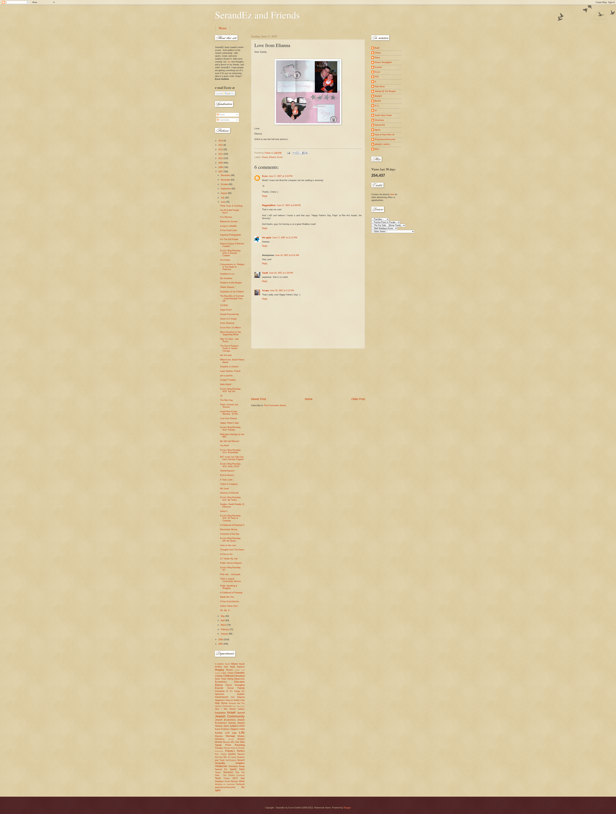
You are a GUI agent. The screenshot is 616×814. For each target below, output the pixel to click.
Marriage (230, 736)
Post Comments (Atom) (275, 405)
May (223, 616)
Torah (218, 778)
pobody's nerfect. (382, 144)
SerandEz (220, 763)
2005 (220, 644)
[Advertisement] (308, 373)
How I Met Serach (225, 709)
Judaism (234, 725)
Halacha (241, 697)
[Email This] (294, 153)
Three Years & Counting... (232, 206)
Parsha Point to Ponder (234, 748)
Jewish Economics (225, 719)
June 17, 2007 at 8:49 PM (289, 205)
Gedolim (241, 694)
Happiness (220, 700)
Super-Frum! (226, 310)
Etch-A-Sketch (227, 475)
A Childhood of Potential (231, 592)
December (226, 175)
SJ (229, 757)
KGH (242, 725)
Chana (265, 157)
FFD (377, 77)
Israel (231, 712)
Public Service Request (231, 563)
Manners (219, 736)
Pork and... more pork (230, 574)
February (225, 629)
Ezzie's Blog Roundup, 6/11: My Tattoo (230, 498)
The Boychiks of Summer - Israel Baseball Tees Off (232, 298)
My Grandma (226, 278)
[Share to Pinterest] (306, 153)
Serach (241, 760)
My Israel (224, 488)
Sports (233, 769)
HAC (233, 697)
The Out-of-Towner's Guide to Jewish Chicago (229, 348)
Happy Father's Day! (229, 423)
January (225, 634)
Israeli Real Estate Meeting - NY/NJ (229, 412)
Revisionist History (229, 529)
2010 (220, 158)
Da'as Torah (220, 679)
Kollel (242, 729)
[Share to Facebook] (303, 153)
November (226, 180)
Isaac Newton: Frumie (230, 371)
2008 (220, 167)
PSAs (228, 745)
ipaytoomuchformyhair (225, 787)
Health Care (239, 700)
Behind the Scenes (229, 221)
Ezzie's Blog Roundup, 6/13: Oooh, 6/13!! (230, 465)
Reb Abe (219, 757)
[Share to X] (300, 153)
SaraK (265, 273)
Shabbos (240, 763)
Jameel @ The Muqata (385, 91)
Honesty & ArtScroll (229, 493)
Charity (218, 675)
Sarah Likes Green (383, 115)
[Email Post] (288, 153)
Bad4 (232, 667)
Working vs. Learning (225, 784)
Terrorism (228, 772)
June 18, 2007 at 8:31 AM (287, 255)
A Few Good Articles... (230, 601)
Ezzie (279, 157)
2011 (220, 154)
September (226, 188)
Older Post (358, 399)
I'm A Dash (225, 260)
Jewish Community (230, 716)
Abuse (234, 663)
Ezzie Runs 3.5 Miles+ (230, 327)
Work (242, 781)
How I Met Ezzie (238, 706)
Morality (231, 739)
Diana (377, 57)
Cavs (224, 673)
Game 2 (223, 511)
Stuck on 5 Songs (228, 319)
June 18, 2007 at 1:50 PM (281, 273)
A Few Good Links (228, 230)
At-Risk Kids (221, 667)
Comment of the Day (229, 534)
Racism (241, 754)
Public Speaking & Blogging (228, 587)
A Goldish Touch (222, 664)
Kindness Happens (230, 729)
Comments (224, 120)
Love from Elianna (228, 418)
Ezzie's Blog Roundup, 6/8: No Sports (230, 539)
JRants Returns (227, 287)
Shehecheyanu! (227, 470)
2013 (220, 145)
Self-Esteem (231, 760)
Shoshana (233, 766)
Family (241, 688)
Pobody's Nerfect (235, 750)
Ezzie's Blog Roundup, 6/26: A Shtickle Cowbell (230, 253)
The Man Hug (226, 400)
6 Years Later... (227, 479)
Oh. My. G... (226, 610)
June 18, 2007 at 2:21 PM (282, 290)
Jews (226, 725)
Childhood (228, 675)
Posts (222, 114)
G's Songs (235, 691)
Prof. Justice (221, 754)
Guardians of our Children (232, 291)
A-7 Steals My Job (228, 558)
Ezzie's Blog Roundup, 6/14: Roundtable (230, 451)
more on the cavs (228, 545)
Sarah (233, 757)
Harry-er (229, 700)
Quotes (232, 754)
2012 (220, 149)
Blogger (347, 807)
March (224, 625)
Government (221, 697)
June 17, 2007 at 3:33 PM (280, 176)
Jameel (241, 712)
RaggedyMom (269, 205)
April (223, 620)
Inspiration (220, 712)
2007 (220, 171)
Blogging (219, 669)
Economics (221, 681)
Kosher (218, 732)
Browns (229, 670)
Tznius (226, 778)
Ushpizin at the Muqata (231, 282)
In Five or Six (226, 554)
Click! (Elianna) (227, 323)
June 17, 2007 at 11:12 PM (284, 237)
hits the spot (226, 355)
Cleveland (239, 675)
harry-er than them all (384, 134)
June (223, 202)
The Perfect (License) (234, 775)
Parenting (240, 745)
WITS (235, 778)
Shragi (242, 766)
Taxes (218, 772)
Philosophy (219, 751)
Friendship (220, 691)
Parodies (219, 748)
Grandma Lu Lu (227, 274)
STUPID (224, 305)
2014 (220, 140)
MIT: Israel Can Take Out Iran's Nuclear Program (232, 458)
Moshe (218, 742)
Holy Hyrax (221, 703)
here (392, 194)
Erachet (219, 688)
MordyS (241, 739)
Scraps (265, 290)
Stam (242, 769)
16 (221, 396)
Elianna (272, 157)
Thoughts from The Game (232, 549)
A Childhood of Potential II (232, 525)
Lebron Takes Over (229, 606)
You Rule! (224, 445)
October (225, 184)
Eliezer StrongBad (235, 685)
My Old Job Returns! (229, 441)
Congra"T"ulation (228, 380)
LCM (227, 733)
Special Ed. (221, 769)
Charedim (239, 672)
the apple (266, 237)
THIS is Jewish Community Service (230, 580)
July (223, 197)
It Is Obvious (226, 217)
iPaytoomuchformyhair (385, 139)
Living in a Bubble (228, 226)
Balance (241, 667)
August (224, 193)
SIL (225, 757)
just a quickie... (227, 375)
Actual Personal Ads (229, 314)
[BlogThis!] (297, 153)
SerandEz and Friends (257, 14)
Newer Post (258, 399)
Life (242, 732)
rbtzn (377, 149)
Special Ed (380, 125)
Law (234, 732)
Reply (264, 196)
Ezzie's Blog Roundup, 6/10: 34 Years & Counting (230, 518)
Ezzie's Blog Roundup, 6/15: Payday (230, 428)
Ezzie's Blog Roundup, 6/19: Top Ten (230, 390)
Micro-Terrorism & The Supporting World (230, 333)
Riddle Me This (227, 597)
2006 (220, 639)
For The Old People (229, 239)
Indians (241, 709)
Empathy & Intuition (229, 366)
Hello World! (225, 384)
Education (239, 681)
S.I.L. (377, 105)
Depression (239, 679)
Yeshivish (240, 784)
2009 (220, 163)
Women (234, 781)
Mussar (226, 742)
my (229, 61)
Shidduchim (221, 766)
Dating (230, 679)
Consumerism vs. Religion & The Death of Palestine (232, 267)
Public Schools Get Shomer (229, 405)
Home (223, 28)
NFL (233, 742)
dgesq (377, 130)
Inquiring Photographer (230, 235)
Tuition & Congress (229, 484)
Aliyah (242, 664)
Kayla (217, 729)
